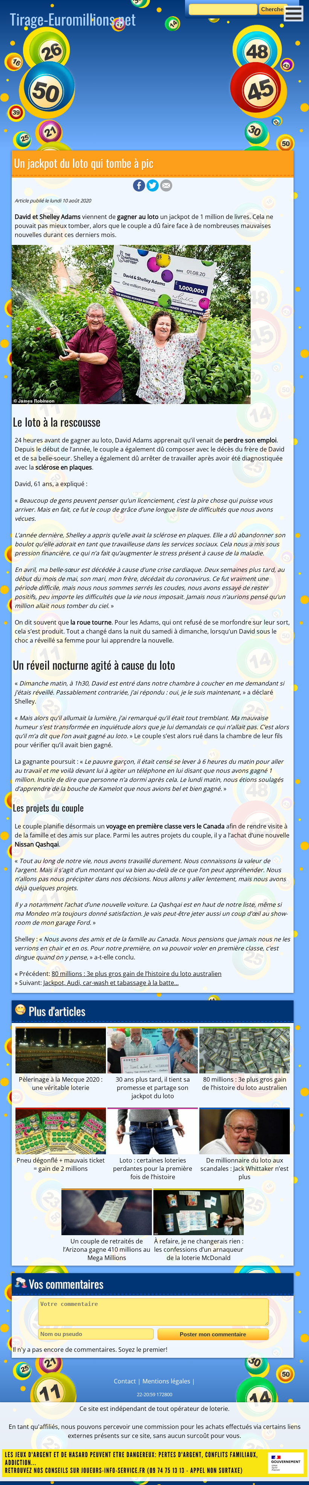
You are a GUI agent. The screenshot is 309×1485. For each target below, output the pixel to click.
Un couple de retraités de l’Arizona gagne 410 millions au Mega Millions (106, 1249)
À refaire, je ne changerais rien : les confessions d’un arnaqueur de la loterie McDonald (198, 1249)
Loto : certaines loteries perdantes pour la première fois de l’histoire (152, 1168)
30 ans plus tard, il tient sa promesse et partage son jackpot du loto (153, 1087)
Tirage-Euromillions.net (73, 19)
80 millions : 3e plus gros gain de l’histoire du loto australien (137, 974)
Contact (125, 1381)
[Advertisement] (154, 92)
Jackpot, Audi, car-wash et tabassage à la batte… (111, 983)
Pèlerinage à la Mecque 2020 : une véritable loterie (60, 1083)
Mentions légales (166, 1381)
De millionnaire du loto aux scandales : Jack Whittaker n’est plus (244, 1168)
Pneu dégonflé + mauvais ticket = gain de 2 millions (61, 1164)
